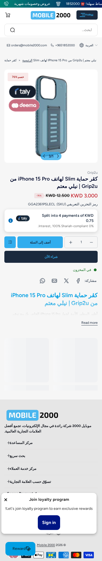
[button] (7, 15)
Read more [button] (89, 323)
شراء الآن (51, 257)
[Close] (5, 499)
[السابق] (57, 156)
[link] (78, 281)
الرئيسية (27, 60)
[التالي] (44, 156)
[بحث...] (12, 30)
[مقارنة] (10, 242)
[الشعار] (50, 15)
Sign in (49, 522)
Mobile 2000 (46, 545)
